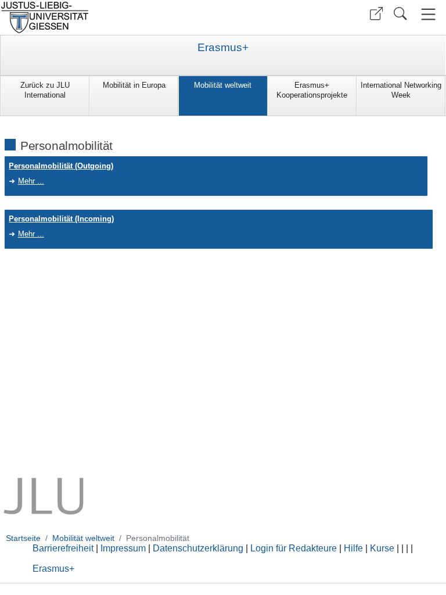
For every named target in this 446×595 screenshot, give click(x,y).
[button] (376, 13)
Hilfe (353, 548)
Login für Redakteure (293, 548)
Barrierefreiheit (63, 548)
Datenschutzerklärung (198, 548)
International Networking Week (401, 90)
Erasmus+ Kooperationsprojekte (311, 90)
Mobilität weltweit (222, 85)
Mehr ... (31, 181)
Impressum (123, 548)
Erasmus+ (223, 47)
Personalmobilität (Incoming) (61, 218)
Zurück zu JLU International (45, 90)
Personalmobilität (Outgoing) (61, 166)
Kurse (382, 548)
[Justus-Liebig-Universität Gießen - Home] (110, 17)
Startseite (23, 538)
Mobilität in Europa (134, 85)
